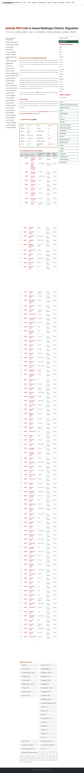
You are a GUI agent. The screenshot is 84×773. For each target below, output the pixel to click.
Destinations (18, 2)
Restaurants (61, 2)
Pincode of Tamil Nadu (10, 115)
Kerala (62, 136)
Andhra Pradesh (57, 32)
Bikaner (60, 52)
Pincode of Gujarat (10, 68)
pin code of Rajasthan (43, 111)
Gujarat (31, 32)
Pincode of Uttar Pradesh (11, 122)
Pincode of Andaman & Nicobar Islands (11, 39)
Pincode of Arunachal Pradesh (12, 44)
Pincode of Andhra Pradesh (11, 42)
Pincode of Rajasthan (10, 110)
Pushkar (61, 81)
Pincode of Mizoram (10, 97)
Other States (73, 32)
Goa (35, 32)
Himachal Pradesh (41, 32)
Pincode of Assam (10, 47)
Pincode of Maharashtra (11, 90)
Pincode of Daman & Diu (11, 60)
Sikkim (61, 151)
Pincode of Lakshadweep (11, 85)
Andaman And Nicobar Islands (68, 104)
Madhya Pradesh (64, 139)
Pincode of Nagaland (10, 100)
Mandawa (61, 71)
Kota (60, 66)
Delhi (29, 2)
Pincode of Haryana (10, 70)
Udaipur (60, 91)
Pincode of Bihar (9, 49)
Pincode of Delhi (9, 63)
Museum (55, 2)
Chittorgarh (61, 56)
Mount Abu (61, 74)
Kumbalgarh (61, 69)
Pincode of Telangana (10, 117)
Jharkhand (63, 130)
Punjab (62, 148)
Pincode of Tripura (10, 120)
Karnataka (63, 133)
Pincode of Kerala (9, 83)
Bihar (61, 110)
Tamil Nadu (63, 154)
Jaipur (60, 59)
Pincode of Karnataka (10, 80)
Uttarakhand (49, 32)
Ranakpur (61, 84)
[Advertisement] (42, 15)
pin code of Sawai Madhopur (26, 113)
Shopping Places (42, 2)
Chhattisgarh (64, 113)
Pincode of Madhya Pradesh (12, 88)
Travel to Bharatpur (63, 97)
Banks (72, 2)
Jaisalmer (61, 61)
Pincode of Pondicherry (11, 105)
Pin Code (68, 2)
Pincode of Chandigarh (11, 52)
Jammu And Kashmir (65, 128)
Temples (50, 2)
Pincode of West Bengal (11, 127)
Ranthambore (62, 86)
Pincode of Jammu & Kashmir (12, 75)
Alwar (60, 49)
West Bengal (63, 162)
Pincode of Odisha (10, 102)
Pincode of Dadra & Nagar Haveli (11, 57)
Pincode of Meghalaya (10, 95)
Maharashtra (25, 32)
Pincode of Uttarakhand (11, 125)
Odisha (62, 145)
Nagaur (60, 76)
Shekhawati (61, 89)
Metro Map (34, 2)
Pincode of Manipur (10, 93)
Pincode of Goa (9, 65)
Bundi (60, 54)
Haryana (62, 122)
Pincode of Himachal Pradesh (12, 73)
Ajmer (60, 47)
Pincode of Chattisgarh (11, 54)
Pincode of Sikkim (10, 112)
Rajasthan (8, 32)
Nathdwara (61, 79)
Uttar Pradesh (65, 32)
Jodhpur (61, 64)
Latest (24, 2)
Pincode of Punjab (10, 107)
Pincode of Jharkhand (10, 78)
